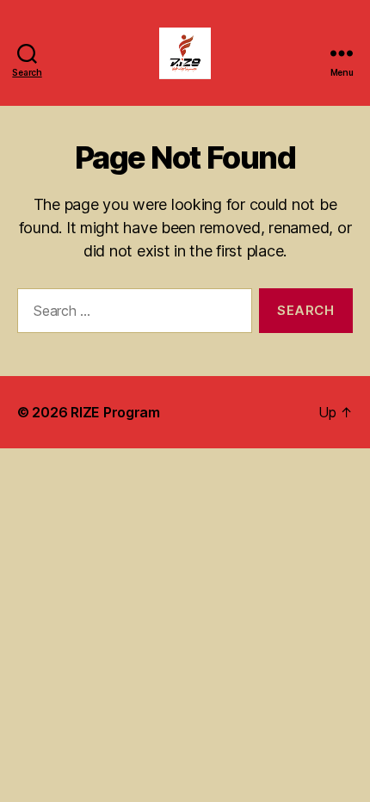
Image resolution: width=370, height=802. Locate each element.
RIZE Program (115, 412)
